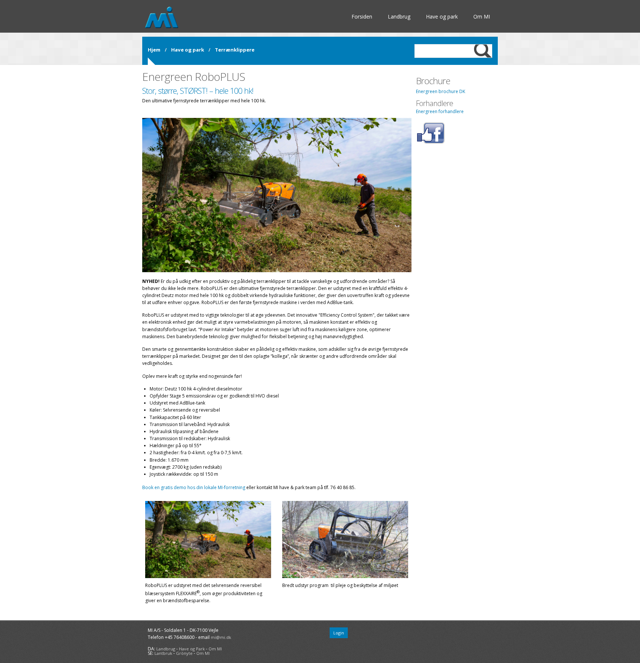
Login (338, 633)
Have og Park (192, 649)
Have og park (442, 16)
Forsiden (361, 16)
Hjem (154, 49)
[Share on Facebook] (430, 142)
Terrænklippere (234, 49)
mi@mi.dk (221, 637)
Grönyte (184, 653)
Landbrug (399, 16)
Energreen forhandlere (440, 111)
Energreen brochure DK (440, 91)
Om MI (481, 16)
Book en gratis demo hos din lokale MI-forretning (193, 487)
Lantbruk (163, 653)
